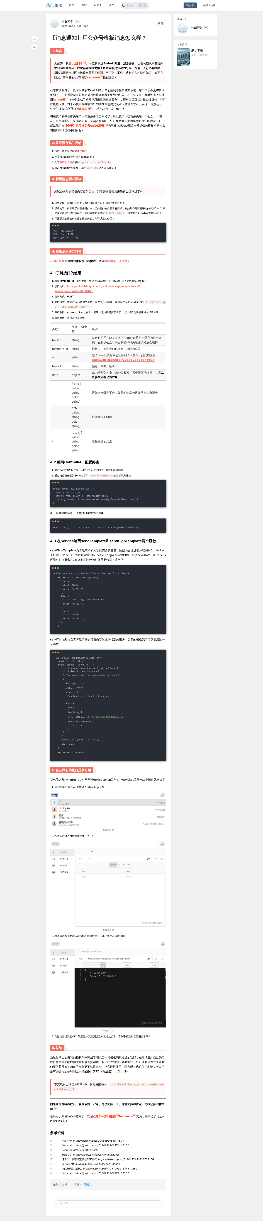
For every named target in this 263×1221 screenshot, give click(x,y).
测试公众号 (66, 162)
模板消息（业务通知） (118, 261)
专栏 (84, 5)
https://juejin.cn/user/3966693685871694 (123, 359)
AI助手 (98, 5)
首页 (71, 5)
